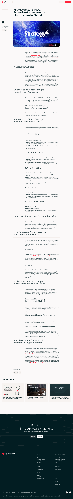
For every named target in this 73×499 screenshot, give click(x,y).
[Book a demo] (62, 2)
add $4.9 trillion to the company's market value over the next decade (45, 255)
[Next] (3, 30)
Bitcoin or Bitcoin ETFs (29, 353)
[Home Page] (6, 2)
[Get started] (40, 436)
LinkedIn (3, 489)
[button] (17, 2)
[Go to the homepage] (9, 454)
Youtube (8, 489)
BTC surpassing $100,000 (42, 319)
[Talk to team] (68, 2)
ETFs (39, 55)
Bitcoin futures (34, 55)
